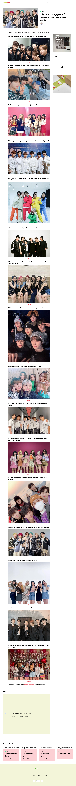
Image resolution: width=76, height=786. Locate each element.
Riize (29, 362)
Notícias (44, 2)
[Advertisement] (40, 714)
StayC (29, 604)
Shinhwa (28, 62)
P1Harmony (29, 556)
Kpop (5, 691)
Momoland (29, 304)
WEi (29, 101)
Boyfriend (28, 174)
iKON (29, 258)
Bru (44, 23)
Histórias (31, 2)
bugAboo (28, 400)
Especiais (27, 2)
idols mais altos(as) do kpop (29, 684)
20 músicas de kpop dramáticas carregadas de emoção (46, 755)
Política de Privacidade (42, 775)
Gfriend (29, 224)
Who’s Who (54, 2)
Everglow (28, 474)
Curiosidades (21, 2)
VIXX (29, 523)
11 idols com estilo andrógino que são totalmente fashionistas (11, 755)
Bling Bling (29, 681)
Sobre (37, 775)
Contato (31, 775)
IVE (29, 137)
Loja (34, 775)
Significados (49, 2)
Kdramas (36, 2)
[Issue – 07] (38, 771)
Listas (40, 2)
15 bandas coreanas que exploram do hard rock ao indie (28, 755)
